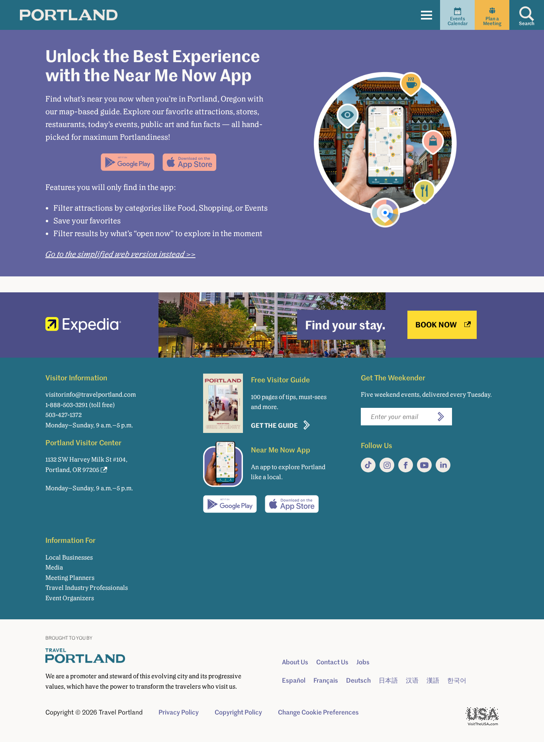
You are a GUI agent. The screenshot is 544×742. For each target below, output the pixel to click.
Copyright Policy (238, 712)
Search (526, 23)
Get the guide (274, 425)
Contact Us (332, 662)
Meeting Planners (69, 577)
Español (293, 680)
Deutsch (358, 680)
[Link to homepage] (68, 14)
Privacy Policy (179, 712)
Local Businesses (69, 557)
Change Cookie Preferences (318, 712)
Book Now (436, 324)
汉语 (412, 680)
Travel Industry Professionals (86, 587)
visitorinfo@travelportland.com (90, 394)
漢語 (433, 680)
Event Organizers (69, 598)
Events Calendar (458, 21)
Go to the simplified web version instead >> (120, 254)
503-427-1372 (63, 415)
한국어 (456, 680)
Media (54, 567)
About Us (295, 662)
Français (325, 680)
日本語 (388, 680)
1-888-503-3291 (66, 405)
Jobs (363, 662)
